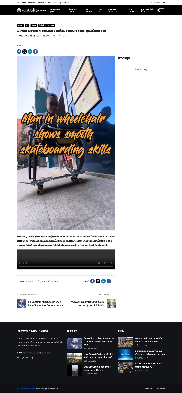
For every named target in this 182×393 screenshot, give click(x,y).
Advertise (161, 389)
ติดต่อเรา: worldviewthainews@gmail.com (54, 3)
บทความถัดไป (104, 294)
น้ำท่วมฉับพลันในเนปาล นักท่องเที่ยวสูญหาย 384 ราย (97, 370)
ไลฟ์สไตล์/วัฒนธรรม (46, 25)
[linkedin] (30, 51)
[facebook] (19, 51)
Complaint (148, 389)
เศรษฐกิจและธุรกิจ (55, 10)
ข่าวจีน (100, 10)
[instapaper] (35, 51)
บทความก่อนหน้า (28, 294)
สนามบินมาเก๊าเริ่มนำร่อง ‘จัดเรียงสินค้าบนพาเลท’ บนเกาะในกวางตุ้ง (98, 357)
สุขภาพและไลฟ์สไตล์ (146, 10)
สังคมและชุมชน (73, 10)
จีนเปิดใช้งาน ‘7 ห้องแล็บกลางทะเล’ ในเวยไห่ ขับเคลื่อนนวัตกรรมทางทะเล (45, 303)
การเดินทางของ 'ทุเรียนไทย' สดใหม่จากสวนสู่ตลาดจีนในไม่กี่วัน (87, 303)
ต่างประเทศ (89, 10)
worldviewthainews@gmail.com (37, 352)
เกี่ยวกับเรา (31, 3)
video (20, 25)
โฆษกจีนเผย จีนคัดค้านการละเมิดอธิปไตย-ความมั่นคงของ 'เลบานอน (150, 354)
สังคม (34, 25)
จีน (27, 25)
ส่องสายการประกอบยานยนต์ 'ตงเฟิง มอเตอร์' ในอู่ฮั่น (149, 367)
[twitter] (24, 51)
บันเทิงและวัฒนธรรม (112, 10)
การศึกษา (131, 10)
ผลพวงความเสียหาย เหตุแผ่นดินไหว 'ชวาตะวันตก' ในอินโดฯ (148, 341)
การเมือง (42, 10)
